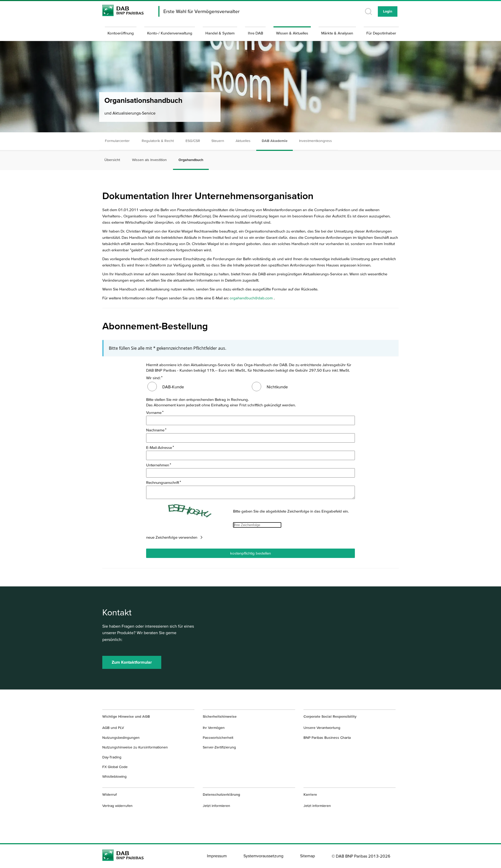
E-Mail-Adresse (159, 447)
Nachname (155, 430)
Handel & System (220, 33)
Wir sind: (153, 378)
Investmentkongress (315, 141)
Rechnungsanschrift (162, 482)
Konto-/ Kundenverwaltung (169, 33)
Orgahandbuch (190, 160)
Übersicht (112, 160)
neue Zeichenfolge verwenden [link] (171, 537)
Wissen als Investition (149, 160)
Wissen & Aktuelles (292, 33)
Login (387, 11)
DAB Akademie (275, 141)
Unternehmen (157, 465)
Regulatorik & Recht (158, 141)
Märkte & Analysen (337, 33)
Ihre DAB (255, 33)
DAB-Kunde (173, 386)
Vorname (154, 412)
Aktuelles (243, 141)
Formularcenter (117, 141)
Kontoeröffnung (121, 33)
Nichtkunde (277, 386)
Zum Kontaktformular (132, 662)
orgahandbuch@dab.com (251, 298)
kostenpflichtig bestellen (250, 553)
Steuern (217, 141)
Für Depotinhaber (381, 33)
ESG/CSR (193, 141)
